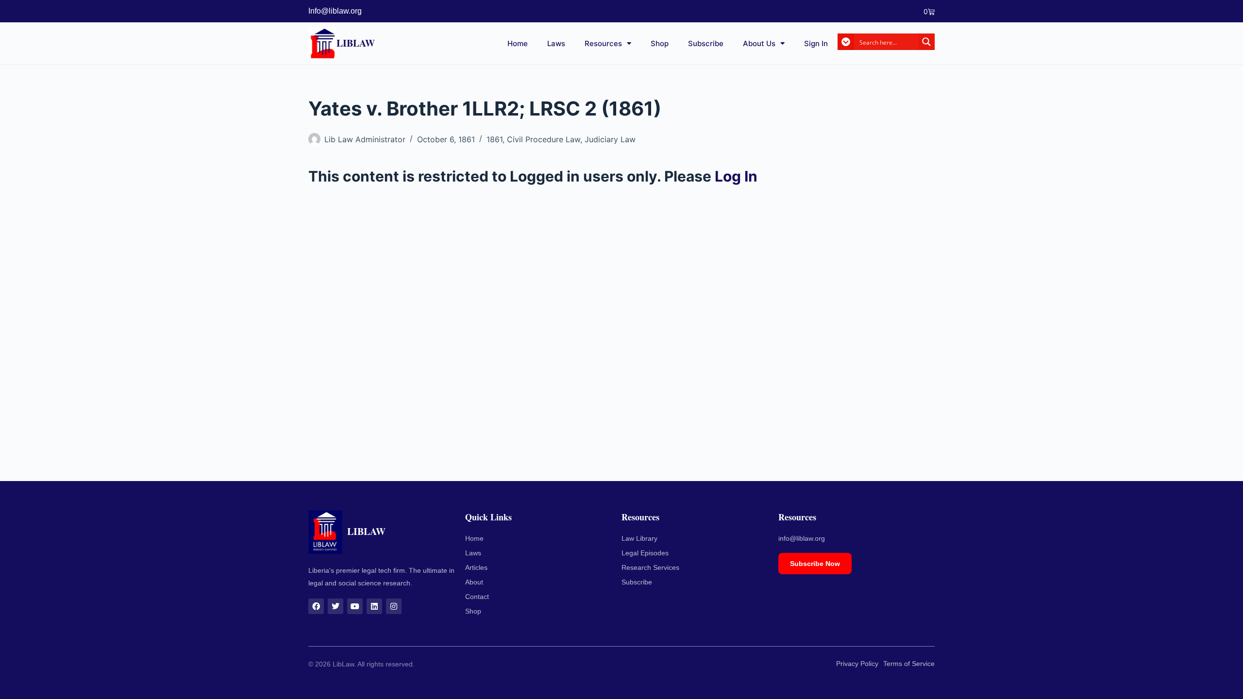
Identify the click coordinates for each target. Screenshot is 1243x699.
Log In (736, 176)
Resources (603, 43)
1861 (495, 139)
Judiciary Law (610, 139)
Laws (556, 43)
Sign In (816, 43)
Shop (660, 43)
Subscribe (705, 43)
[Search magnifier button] (926, 41)
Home (517, 43)
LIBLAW (355, 43)
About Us (759, 43)
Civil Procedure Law (543, 139)
